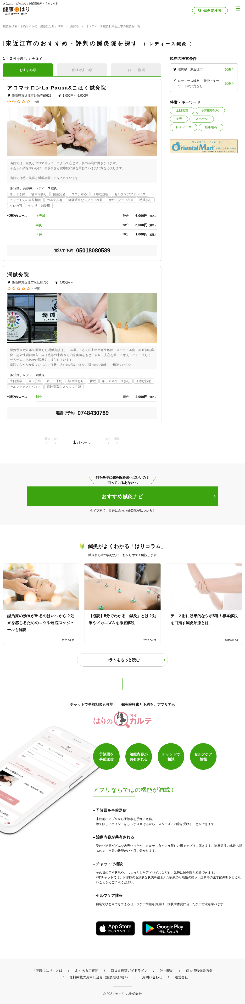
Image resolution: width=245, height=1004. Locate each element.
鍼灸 (39, 225)
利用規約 (166, 970)
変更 (228, 69)
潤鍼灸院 (18, 274)
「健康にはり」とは (47, 970)
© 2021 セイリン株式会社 (122, 993)
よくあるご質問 (86, 970)
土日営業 (182, 110)
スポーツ (201, 119)
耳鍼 (39, 234)
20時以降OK (210, 110)
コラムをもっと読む (122, 660)
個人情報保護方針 (199, 970)
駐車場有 (211, 127)
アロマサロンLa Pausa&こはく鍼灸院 (56, 87)
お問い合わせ (152, 977)
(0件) (37, 101)
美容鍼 (40, 215)
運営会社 (181, 977)
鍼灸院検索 (212, 10)
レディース (183, 127)
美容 (179, 119)
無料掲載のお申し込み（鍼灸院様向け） (99, 977)
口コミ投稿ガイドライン (129, 970)
